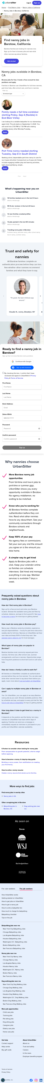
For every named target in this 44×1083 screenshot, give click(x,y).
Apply (5, 132)
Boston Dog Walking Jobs (12, 1001)
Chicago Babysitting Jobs (12, 932)
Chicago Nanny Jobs (10, 960)
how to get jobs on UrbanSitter (12, 703)
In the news (27, 1053)
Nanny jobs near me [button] (9, 953)
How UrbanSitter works (10, 895)
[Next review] (40, 296)
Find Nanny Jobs (14, 8)
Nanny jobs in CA (10, 796)
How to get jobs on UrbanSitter (13, 901)
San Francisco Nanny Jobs (12, 976)
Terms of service (7, 1069)
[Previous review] (4, 296)
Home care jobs (8, 1032)
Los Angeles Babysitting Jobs (13, 935)
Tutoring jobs (7, 1015)
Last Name (6, 393)
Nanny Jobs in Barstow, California (16, 11)
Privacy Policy (6, 1072)
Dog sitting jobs (8, 1022)
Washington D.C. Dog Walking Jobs (15, 997)
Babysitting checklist (9, 914)
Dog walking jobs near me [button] (11, 981)
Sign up (37, 3)
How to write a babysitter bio (12, 908)
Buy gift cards (6, 1050)
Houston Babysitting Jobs (12, 939)
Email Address (7, 404)
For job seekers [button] (26, 889)
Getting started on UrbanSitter (12, 898)
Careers (25, 1050)
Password (6, 425)
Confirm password (9, 435)
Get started (11, 61)
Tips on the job (7, 918)
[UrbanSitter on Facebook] (31, 1080)
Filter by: (5, 91)
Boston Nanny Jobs (10, 973)
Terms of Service (17, 378)
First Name (6, 383)
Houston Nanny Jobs (10, 966)
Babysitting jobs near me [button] (11, 926)
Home (4, 8)
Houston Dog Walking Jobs (12, 994)
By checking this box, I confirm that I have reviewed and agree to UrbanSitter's (20, 375)
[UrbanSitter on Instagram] (35, 1080)
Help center (6, 1047)
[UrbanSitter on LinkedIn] (40, 1080)
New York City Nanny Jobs (12, 957)
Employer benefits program (32, 1056)
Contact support (7, 1043)
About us (26, 1043)
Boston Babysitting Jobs (11, 945)
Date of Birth (7, 414)
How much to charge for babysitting (14, 911)
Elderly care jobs (9, 1029)
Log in (29, 3)
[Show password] (39, 428)
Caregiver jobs (8, 1025)
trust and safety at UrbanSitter (30, 681)
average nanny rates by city (11, 638)
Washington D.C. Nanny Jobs (13, 970)
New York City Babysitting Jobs (14, 929)
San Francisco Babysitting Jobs (14, 948)
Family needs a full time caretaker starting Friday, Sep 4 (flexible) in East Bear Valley (20, 115)
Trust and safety (28, 1047)
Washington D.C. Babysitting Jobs (15, 942)
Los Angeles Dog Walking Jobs (14, 991)
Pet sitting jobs (8, 1019)
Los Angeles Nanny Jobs (11, 963)
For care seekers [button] (8, 889)
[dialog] (3, 1080)
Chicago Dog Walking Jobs (12, 988)
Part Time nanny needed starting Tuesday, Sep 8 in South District (20, 152)
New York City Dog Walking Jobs (14, 984)
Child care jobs (8, 1012)
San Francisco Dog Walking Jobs (14, 1004)
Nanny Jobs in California (31, 8)
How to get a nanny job (10, 905)
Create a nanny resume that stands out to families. (19, 773)
